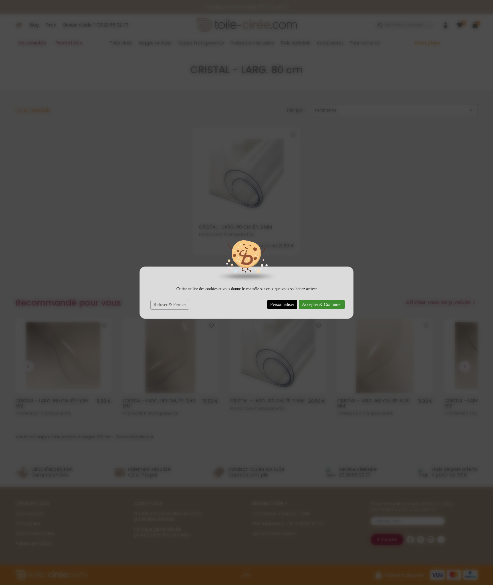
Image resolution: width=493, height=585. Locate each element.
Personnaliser (282, 304)
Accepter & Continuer (322, 304)
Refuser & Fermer (169, 304)
